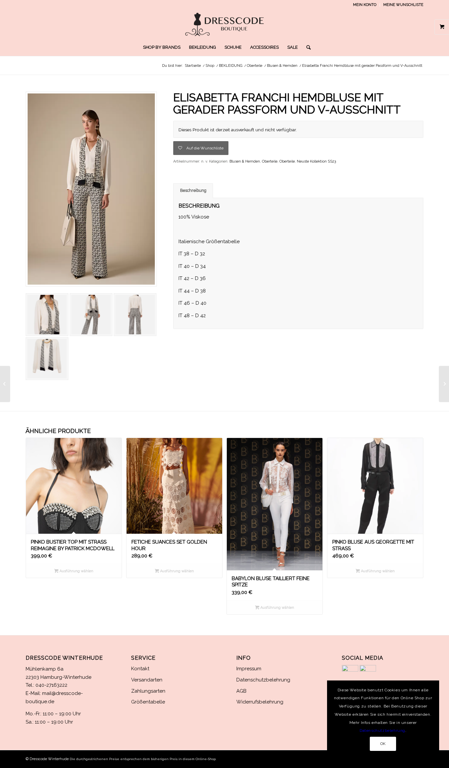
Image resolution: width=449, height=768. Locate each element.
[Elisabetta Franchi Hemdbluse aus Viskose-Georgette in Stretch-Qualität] (444, 384)
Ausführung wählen (76, 571)
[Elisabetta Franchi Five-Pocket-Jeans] (5, 384)
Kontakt (140, 669)
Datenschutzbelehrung (263, 680)
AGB (241, 691)
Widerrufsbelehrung (259, 702)
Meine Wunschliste (403, 5)
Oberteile (269, 161)
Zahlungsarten (148, 691)
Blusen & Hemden (244, 161)
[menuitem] (365, 5)
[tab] (193, 190)
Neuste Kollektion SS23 (316, 161)
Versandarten (146, 680)
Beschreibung (193, 190)
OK (383, 743)
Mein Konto (364, 5)
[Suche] (306, 47)
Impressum (248, 669)
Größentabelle (148, 702)
